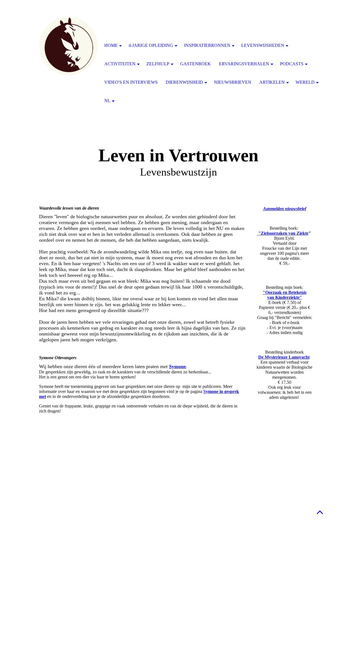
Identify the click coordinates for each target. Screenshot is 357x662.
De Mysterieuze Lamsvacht (284, 357)
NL (107, 100)
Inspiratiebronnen (207, 45)
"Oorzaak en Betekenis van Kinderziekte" (285, 295)
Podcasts (291, 63)
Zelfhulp (157, 63)
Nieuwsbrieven (232, 82)
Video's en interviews (131, 82)
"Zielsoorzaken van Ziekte (282, 233)
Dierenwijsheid (184, 82)
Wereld (305, 82)
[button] (320, 512)
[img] (68, 46)
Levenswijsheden (262, 45)
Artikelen (272, 82)
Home (111, 45)
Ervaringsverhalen (244, 63)
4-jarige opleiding (151, 45)
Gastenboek (195, 63)
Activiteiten (120, 63)
